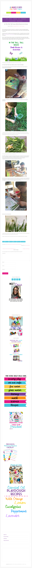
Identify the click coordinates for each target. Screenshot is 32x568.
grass (29, 245)
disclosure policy (18, 62)
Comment (4, 253)
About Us (5, 534)
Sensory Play (17, 244)
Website (3, 269)
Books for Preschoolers (12, 244)
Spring (20, 244)
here (15, 153)
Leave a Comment (22, 26)
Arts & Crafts (7, 244)
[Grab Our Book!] (16, 361)
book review (26, 245)
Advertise (5, 538)
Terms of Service (6, 540)
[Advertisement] (16, 3)
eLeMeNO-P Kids (16, 8)
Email (3, 265)
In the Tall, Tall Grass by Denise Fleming (9, 34)
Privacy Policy (6, 536)
